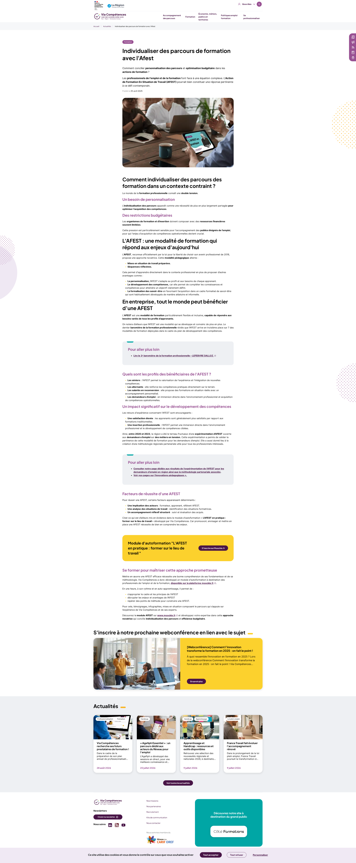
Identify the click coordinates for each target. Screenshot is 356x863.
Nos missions (152, 800)
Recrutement (152, 812)
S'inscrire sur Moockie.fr (213, 548)
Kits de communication (156, 817)
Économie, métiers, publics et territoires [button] (207, 17)
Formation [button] (190, 16)
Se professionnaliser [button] (251, 16)
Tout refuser (236, 854)
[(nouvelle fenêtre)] (160, 841)
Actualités (107, 26)
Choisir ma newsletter (106, 817)
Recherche (259, 4)
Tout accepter (210, 854)
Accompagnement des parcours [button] (172, 16)
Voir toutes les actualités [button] (178, 783)
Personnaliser (260, 855)
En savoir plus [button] (196, 681)
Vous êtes (246, 4)
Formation (128, 42)
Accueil (96, 26)
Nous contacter (153, 823)
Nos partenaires (153, 806)
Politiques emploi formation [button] (229, 16)
